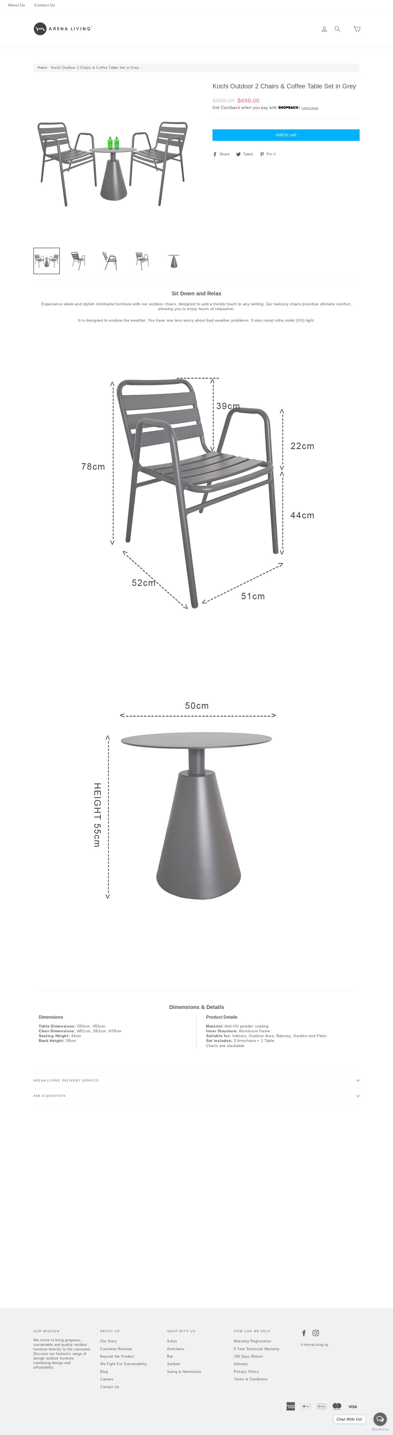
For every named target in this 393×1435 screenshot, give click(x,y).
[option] (112, 162)
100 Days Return (248, 1356)
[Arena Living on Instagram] (316, 1333)
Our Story (108, 1341)
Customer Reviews (116, 1349)
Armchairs (168, 29)
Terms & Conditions (251, 1379)
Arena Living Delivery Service (66, 1080)
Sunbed (202, 29)
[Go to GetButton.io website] (380, 1429)
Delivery (241, 1364)
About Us (16, 5)
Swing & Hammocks (235, 29)
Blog (104, 1372)
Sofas (147, 29)
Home (42, 68)
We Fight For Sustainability (123, 1364)
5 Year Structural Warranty (257, 1349)
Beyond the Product (117, 1356)
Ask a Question (49, 1095)
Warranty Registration (252, 1341)
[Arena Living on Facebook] (304, 1333)
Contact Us (44, 5)
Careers (107, 1379)
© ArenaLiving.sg (314, 1345)
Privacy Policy (246, 1372)
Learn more (310, 108)
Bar (186, 29)
